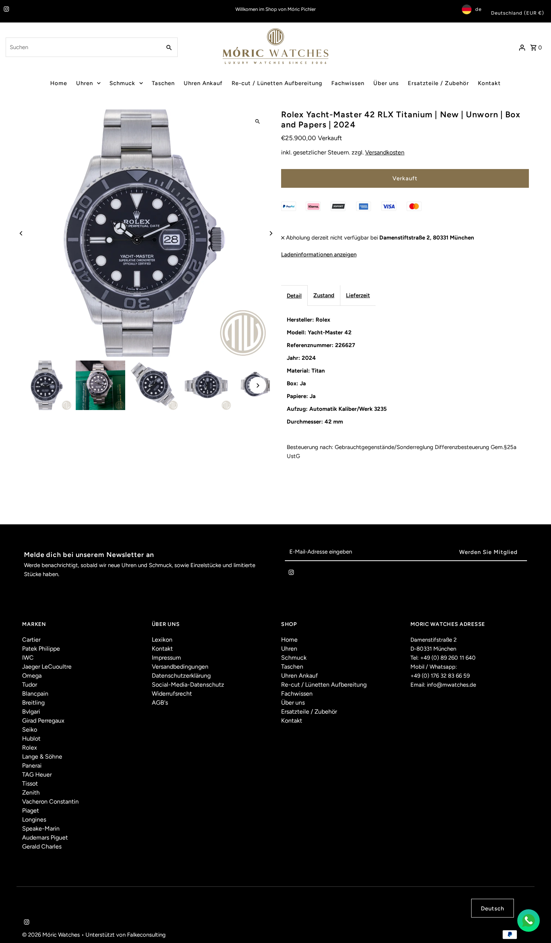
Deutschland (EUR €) (517, 13)
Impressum (166, 657)
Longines (34, 819)
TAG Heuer (37, 774)
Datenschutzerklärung (181, 675)
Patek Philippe (41, 648)
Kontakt (489, 83)
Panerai (32, 765)
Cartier (31, 639)
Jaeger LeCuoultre (47, 666)
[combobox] (82, 47)
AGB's (160, 702)
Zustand (323, 295)
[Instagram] (5, 9)
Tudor (29, 684)
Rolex (29, 747)
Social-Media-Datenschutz (188, 684)
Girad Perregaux (43, 720)
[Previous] (21, 233)
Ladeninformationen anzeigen (318, 254)
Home (58, 83)
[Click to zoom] (257, 121)
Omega (32, 675)
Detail (294, 295)
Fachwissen (347, 83)
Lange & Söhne (42, 756)
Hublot (31, 738)
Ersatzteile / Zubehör (438, 83)
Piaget (30, 810)
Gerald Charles (41, 846)
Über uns (386, 83)
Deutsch (492, 908)
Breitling (33, 702)
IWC (28, 657)
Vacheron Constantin (50, 801)
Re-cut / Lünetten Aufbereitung (277, 83)
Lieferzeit (358, 295)
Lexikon (162, 639)
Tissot (30, 783)
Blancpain (35, 693)
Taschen (163, 83)
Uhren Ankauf (203, 83)
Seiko (29, 729)
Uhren (84, 83)
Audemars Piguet (45, 837)
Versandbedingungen (180, 666)
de (478, 9)
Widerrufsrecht (172, 693)
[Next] (270, 233)
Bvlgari (31, 711)
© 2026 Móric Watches (51, 934)
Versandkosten (384, 152)
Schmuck (122, 83)
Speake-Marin (41, 828)
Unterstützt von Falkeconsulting (125, 934)
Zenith (31, 792)
